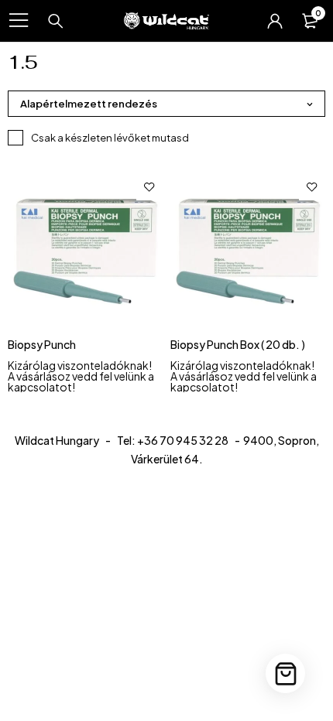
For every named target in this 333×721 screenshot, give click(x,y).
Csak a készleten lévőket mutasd (110, 138)
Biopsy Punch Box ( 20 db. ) (237, 344)
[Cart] (285, 673)
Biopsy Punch (42, 344)
